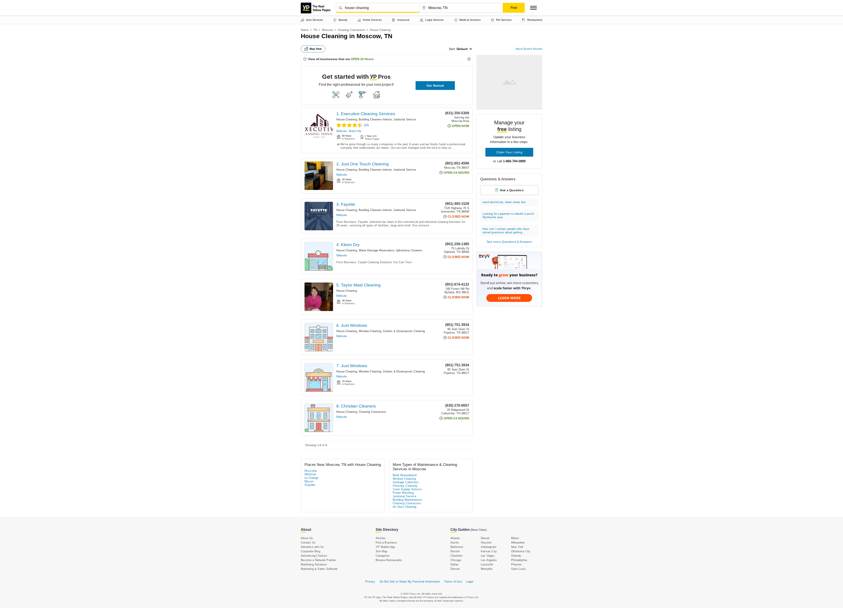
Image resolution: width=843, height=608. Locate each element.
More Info (355, 131)
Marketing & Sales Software (319, 568)
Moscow (327, 30)
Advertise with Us (312, 547)
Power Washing (403, 492)
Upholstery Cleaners (409, 250)
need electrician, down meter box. (505, 202)
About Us (307, 538)
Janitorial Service (404, 119)
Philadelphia (519, 560)
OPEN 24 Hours (362, 59)
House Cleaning (346, 119)
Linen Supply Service (407, 489)
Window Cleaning (370, 331)
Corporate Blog (310, 551)
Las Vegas (488, 555)
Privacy (370, 581)
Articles (381, 538)
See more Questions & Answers (509, 241)
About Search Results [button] (528, 48)
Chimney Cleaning (405, 485)
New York (517, 547)
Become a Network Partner (318, 560)
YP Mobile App (385, 547)
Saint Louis (518, 568)
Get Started (435, 85)
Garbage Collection (405, 482)
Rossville (310, 470)
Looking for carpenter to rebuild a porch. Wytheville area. (509, 215)
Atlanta (455, 538)
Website (341, 131)
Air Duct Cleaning (404, 506)
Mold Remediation (405, 475)
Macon (308, 481)
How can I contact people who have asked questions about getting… (506, 230)
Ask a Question (512, 190)
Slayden (309, 484)
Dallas (454, 564)
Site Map (381, 551)
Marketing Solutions (314, 564)
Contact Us (308, 542)
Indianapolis (488, 547)
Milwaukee (518, 542)
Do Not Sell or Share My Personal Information (410, 581)
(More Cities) (478, 529)
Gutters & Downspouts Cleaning (404, 331)
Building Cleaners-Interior (375, 119)
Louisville (487, 564)
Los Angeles (489, 560)
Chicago (455, 560)
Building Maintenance (407, 499)
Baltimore (456, 547)
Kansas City (489, 551)
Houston (486, 542)
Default (462, 49)
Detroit (485, 538)
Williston (310, 474)
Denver (455, 568)
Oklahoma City (521, 551)
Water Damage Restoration (376, 250)
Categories (383, 555)
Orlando (516, 555)
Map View (316, 48)
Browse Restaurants (389, 560)
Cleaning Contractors (351, 30)
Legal (469, 581)
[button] (533, 8)
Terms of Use (453, 581)
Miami (515, 538)
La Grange (311, 477)
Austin (454, 542)
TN (315, 30)
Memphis (487, 568)
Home (304, 30)
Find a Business (386, 542)
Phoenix (516, 564)
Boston (455, 551)
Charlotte (456, 555)
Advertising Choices (314, 555)
